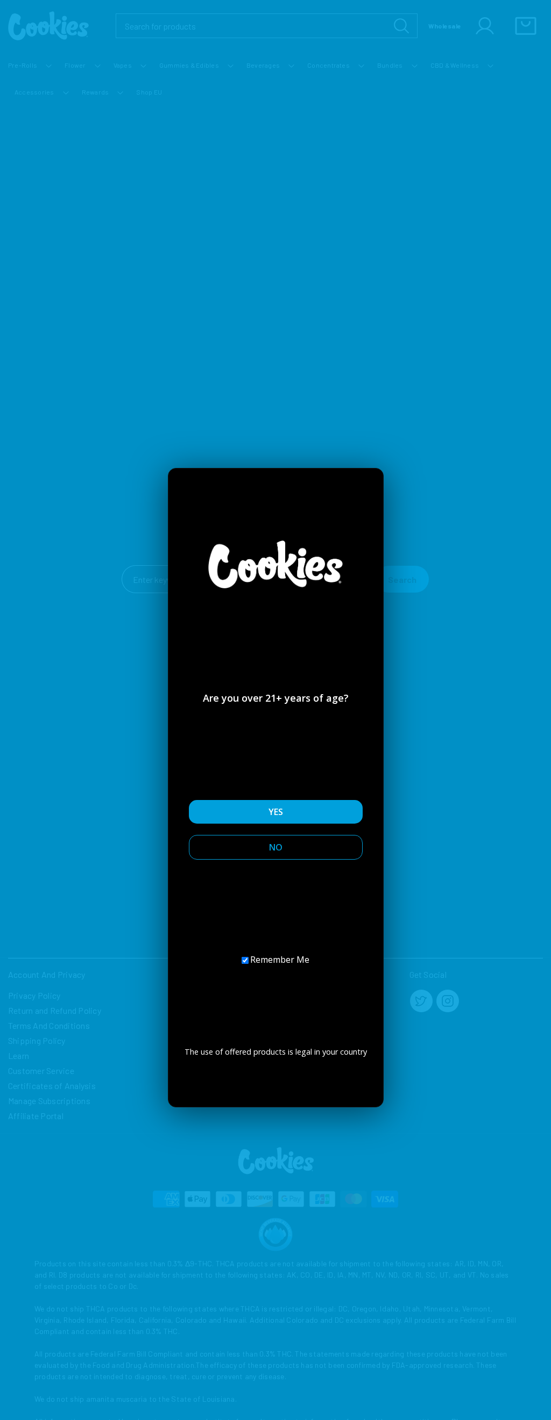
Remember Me (279, 959)
